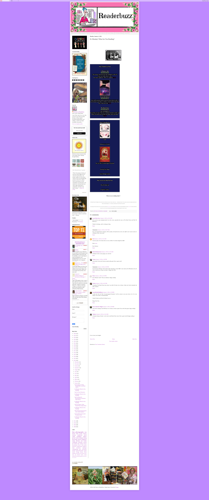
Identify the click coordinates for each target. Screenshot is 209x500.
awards (73, 452)
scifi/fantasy (84, 449)
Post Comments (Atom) (100, 344)
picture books (75, 438)
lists (73, 432)
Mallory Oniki (74, 294)
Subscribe (79, 133)
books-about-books (79, 450)
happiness (84, 439)
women (85, 454)
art (72, 443)
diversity (80, 442)
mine (96, 243)
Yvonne (94, 259)
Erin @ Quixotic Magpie (97, 306)
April (76, 377)
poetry (85, 445)
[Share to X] (114, 211)
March (76, 379)
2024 (75, 337)
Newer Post (92, 339)
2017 (75, 350)
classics (79, 439)
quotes (85, 450)
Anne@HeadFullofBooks (97, 292)
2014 (75, 356)
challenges (84, 447)
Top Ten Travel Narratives (80, 392)
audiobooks (74, 456)
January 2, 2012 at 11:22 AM (100, 238)
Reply (93, 226)
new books (84, 440)
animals (73, 450)
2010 (75, 422)
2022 (75, 341)
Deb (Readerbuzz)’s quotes (79, 170)
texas (73, 457)
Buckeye (76, 249)
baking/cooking (83, 438)
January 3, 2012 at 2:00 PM (108, 306)
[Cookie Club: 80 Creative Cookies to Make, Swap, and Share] (73, 293)
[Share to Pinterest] (116, 211)
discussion (78, 456)
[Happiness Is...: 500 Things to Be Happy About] (73, 264)
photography (79, 432)
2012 (75, 360)
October (76, 365)
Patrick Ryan (77, 250)
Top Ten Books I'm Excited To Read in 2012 (80, 414)
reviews (74, 435)
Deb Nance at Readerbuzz (78, 111)
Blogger (117, 487)
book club (74, 454)
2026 (75, 333)
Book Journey (109, 206)
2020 (75, 345)
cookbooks (74, 442)
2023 (75, 339)
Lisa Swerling (77, 265)
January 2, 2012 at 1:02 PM (101, 259)
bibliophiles (85, 456)
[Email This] (112, 211)
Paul (93, 238)
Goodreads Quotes (84, 192)
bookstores (78, 447)
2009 (75, 424)
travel (85, 435)
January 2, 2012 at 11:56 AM (107, 251)
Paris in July (81, 445)
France (85, 433)
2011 (75, 421)
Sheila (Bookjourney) (96, 251)
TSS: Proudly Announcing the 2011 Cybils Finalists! (80, 411)
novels (85, 442)
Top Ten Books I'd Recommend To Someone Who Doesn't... (80, 398)
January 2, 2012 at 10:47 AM (103, 229)
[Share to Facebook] (115, 211)
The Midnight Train (79, 245)
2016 (75, 352)
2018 (75, 348)
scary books (82, 453)
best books (74, 439)
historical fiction (80, 454)
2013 (75, 358)
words (75, 443)
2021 (75, 343)
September (77, 367)
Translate (81, 221)
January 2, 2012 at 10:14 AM (106, 218)
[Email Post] (110, 211)
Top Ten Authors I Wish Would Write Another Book (80, 405)
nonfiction (79, 435)
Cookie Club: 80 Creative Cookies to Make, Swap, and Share (80, 292)
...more (114, 77)
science (85, 453)
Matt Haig (77, 246)
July (76, 371)
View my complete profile (77, 123)
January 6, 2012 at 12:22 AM (102, 314)
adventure (78, 453)
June (76, 373)
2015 (75, 354)
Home (113, 339)
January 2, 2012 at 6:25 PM (101, 283)
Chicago (77, 452)
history (81, 446)
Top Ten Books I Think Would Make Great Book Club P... (80, 386)
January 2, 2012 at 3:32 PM (101, 275)
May (76, 375)
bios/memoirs (75, 445)
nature (73, 440)
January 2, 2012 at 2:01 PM (103, 266)
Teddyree (94, 314)
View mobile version (113, 341)
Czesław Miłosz (75, 279)
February (77, 381)
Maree (93, 275)
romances (74, 453)
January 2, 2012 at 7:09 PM (108, 292)
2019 (75, 347)
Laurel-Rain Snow (96, 218)
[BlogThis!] (113, 211)
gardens (81, 456)
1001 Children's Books (82, 443)
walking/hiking (75, 449)
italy (80, 449)
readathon (79, 436)
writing (78, 446)
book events (79, 433)
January (76, 383)
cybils (73, 436)
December (77, 362)
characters (74, 446)
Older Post (134, 339)
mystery (75, 457)
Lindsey (94, 283)
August (76, 369)
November (77, 363)
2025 (75, 335)
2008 (75, 426)
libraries (78, 440)
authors (85, 436)
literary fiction (83, 452)
